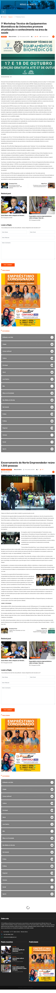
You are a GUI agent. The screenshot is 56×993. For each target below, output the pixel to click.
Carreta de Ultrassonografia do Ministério (18, 949)
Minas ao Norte (12, 36)
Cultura (5, 212)
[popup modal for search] (3, 11)
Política (14, 956)
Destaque (9, 469)
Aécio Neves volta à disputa (18, 959)
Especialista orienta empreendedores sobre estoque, (19, 968)
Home (4, 17)
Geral (10, 212)
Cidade (3, 469)
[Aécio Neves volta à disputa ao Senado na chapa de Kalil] (6, 959)
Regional (10, 17)
